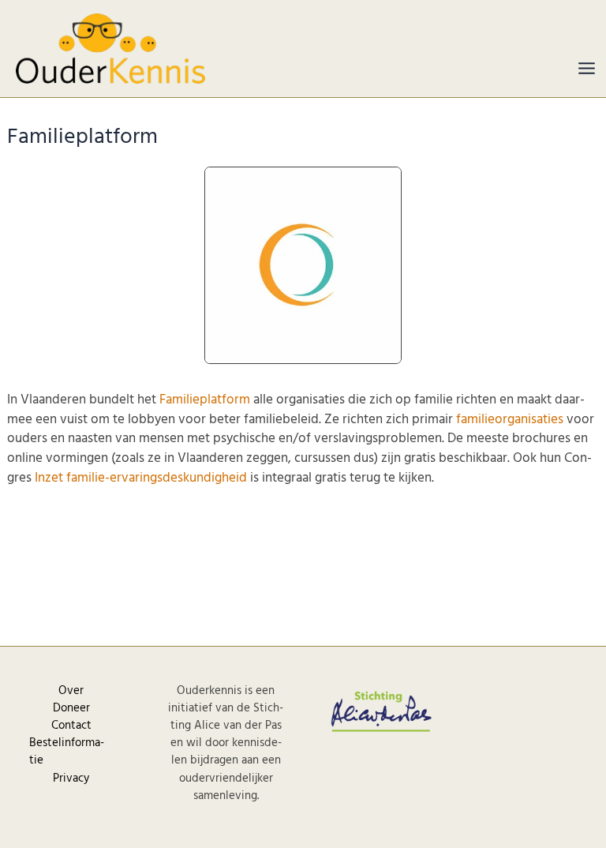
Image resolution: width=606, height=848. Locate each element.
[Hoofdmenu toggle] (586, 68)
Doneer (71, 708)
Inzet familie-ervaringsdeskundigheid (141, 478)
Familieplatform (204, 400)
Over (71, 691)
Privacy (71, 778)
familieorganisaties (509, 419)
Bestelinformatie (66, 751)
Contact (71, 725)
